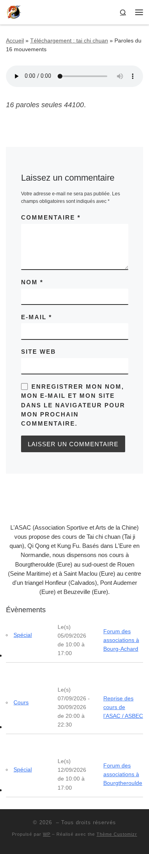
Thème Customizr (117, 834)
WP (46, 834)
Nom (32, 282)
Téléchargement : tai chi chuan (69, 40)
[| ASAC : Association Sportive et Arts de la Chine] (14, 11)
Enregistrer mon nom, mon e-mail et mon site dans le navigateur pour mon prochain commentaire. (73, 405)
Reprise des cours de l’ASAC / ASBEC (123, 707)
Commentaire (51, 217)
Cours (21, 702)
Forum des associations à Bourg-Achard (121, 640)
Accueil (15, 40)
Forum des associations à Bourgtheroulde (122, 774)
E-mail (36, 317)
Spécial (23, 635)
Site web (38, 351)
